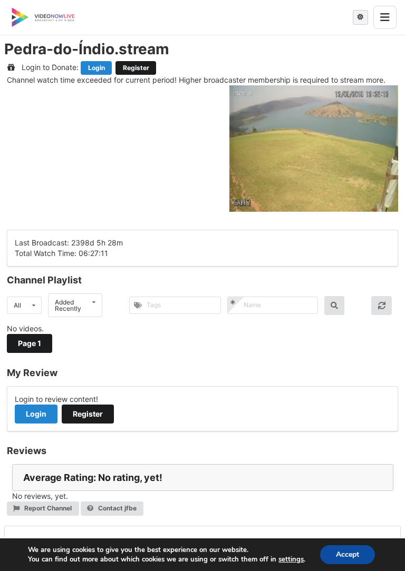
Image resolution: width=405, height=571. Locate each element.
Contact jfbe (117, 508)
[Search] (334, 305)
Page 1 (29, 343)
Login (96, 68)
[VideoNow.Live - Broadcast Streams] (43, 17)
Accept (347, 554)
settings (291, 559)
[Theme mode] (360, 17)
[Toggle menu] (385, 17)
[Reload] (381, 305)
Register (136, 68)
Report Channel (47, 508)
